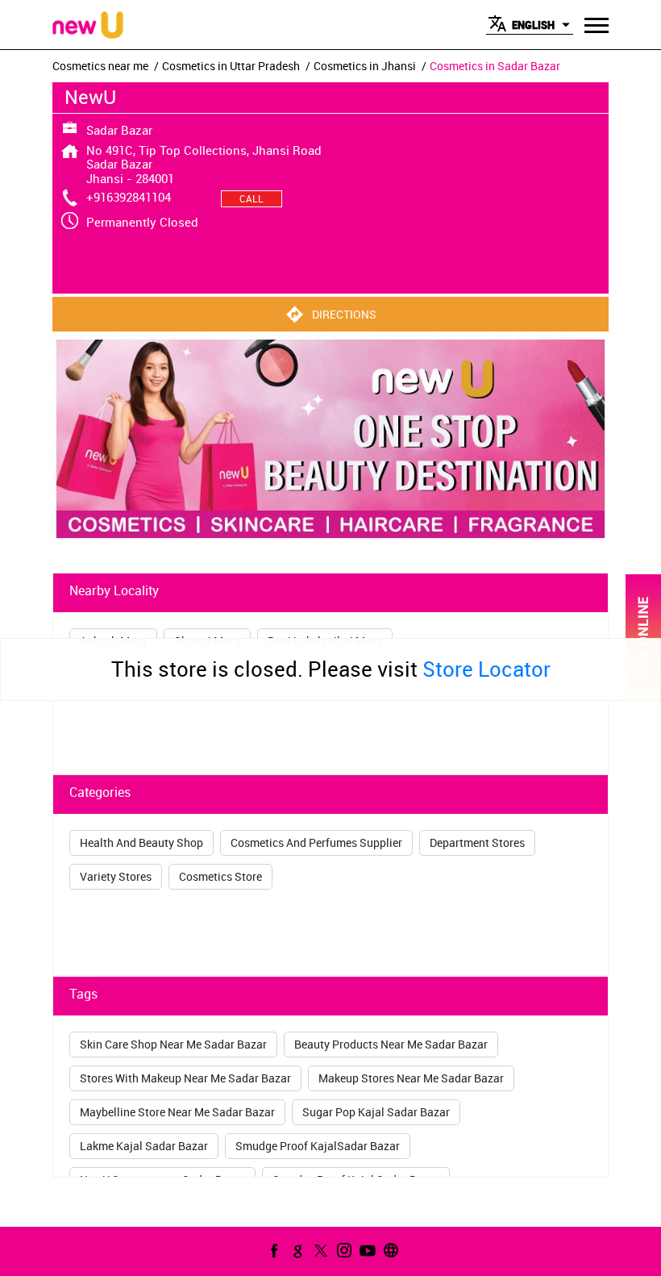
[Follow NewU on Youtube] (365, 1250)
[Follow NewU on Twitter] (319, 1250)
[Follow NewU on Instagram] (342, 1250)
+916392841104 (128, 197)
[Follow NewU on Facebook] (272, 1250)
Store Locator (486, 669)
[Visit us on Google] (295, 1250)
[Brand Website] (389, 1250)
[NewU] (87, 26)
